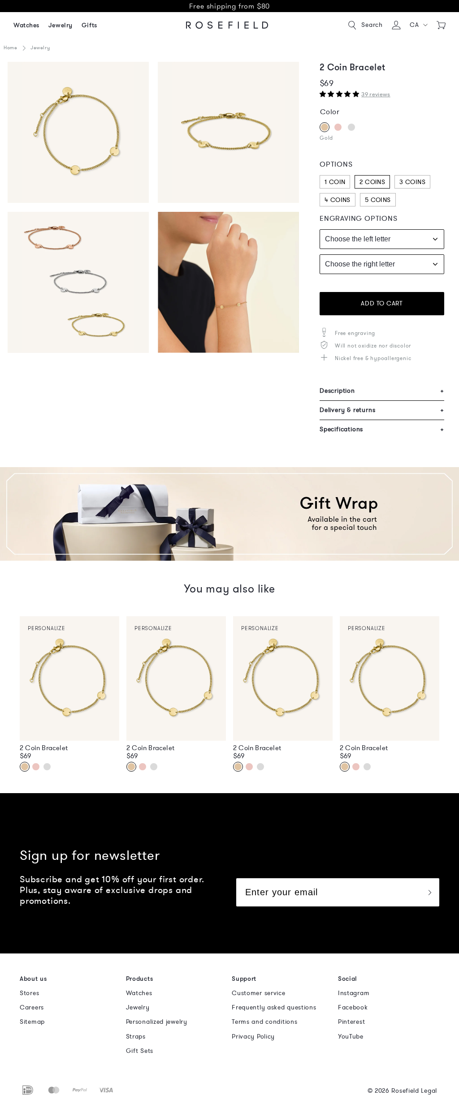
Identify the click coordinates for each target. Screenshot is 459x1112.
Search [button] (372, 25)
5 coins (378, 200)
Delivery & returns (382, 410)
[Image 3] (78, 132)
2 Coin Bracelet (44, 748)
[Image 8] (228, 282)
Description (382, 390)
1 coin (335, 182)
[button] (419, 25)
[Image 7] (78, 282)
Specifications (382, 429)
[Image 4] (228, 132)
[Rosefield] (227, 25)
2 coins (372, 182)
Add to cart (382, 303)
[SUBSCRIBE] (429, 892)
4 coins (338, 200)
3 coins (412, 182)
